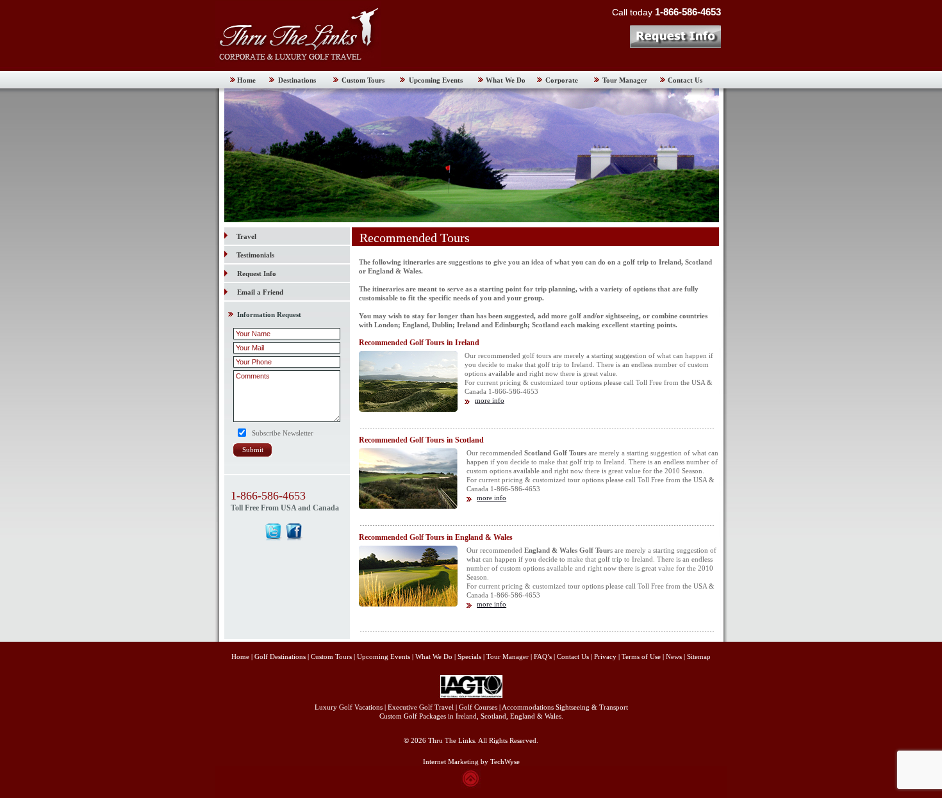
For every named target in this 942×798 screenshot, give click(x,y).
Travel (246, 236)
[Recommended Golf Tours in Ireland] (408, 409)
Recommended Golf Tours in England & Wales (436, 537)
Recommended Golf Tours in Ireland (419, 342)
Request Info (256, 273)
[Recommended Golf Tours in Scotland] (408, 506)
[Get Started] (675, 36)
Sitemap (699, 656)
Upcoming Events (436, 80)
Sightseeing (573, 707)
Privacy (606, 656)
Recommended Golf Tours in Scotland (421, 440)
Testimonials (255, 255)
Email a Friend (260, 292)
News (674, 656)
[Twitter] (273, 531)
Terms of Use (641, 656)
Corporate (561, 80)
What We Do (505, 80)
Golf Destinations (280, 656)
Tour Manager (624, 80)
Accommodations (528, 707)
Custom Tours (363, 80)
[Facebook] (294, 531)
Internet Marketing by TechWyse (471, 761)
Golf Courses (478, 707)
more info (489, 400)
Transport (613, 707)
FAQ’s (543, 656)
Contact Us (685, 80)
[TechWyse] (471, 786)
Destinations (297, 80)
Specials (469, 656)
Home (246, 80)
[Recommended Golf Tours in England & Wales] (408, 604)
